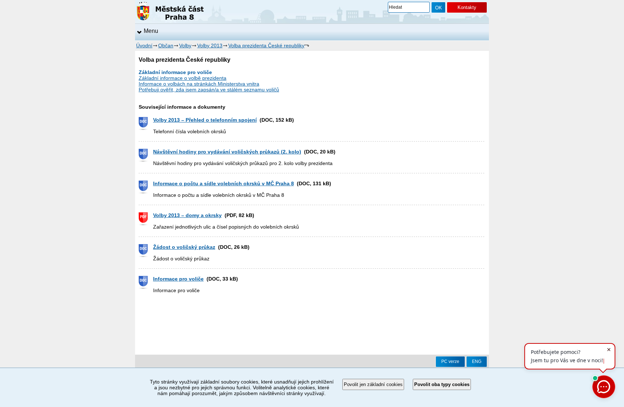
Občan (165, 45)
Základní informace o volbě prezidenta (182, 78)
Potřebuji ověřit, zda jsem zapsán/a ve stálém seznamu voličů (209, 89)
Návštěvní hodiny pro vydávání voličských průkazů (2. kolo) (227, 152)
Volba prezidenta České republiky (266, 45)
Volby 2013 (209, 45)
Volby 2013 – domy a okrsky (187, 215)
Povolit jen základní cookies (373, 384)
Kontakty (467, 7)
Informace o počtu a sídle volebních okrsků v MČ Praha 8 (223, 183)
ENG (476, 361)
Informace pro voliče (178, 279)
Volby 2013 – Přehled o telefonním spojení (205, 120)
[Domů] (170, 12)
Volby (185, 45)
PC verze (450, 361)
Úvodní (144, 45)
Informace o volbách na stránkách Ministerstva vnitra (199, 84)
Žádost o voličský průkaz (184, 247)
